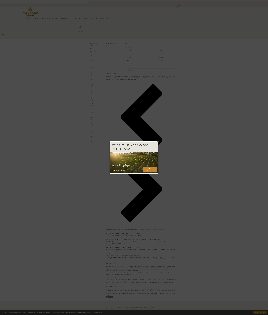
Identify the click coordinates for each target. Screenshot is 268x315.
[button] (158, 142)
